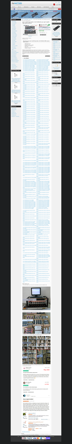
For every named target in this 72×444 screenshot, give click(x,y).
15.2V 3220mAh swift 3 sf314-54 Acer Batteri (43, 247)
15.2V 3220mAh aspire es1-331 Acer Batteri (43, 163)
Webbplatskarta (14, 113)
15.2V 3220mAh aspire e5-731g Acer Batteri (43, 153)
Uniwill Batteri (14, 48)
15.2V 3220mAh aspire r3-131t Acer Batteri (43, 181)
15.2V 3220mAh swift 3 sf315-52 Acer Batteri (29, 259)
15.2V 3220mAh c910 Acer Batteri (28, 189)
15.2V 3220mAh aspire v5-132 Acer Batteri (29, 188)
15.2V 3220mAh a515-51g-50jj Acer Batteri (29, 61)
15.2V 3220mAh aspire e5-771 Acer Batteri (43, 154)
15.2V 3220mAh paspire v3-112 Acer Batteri (43, 221)
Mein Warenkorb (42, 436)
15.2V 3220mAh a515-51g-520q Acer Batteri (29, 62)
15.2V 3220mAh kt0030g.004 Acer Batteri (42, 206)
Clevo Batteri (14, 37)
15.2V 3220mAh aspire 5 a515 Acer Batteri (29, 97)
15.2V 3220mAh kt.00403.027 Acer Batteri (29, 202)
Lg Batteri (13, 44)
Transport (31, 436)
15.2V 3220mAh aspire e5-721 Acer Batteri (29, 148)
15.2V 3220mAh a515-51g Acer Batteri (42, 60)
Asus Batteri (14, 29)
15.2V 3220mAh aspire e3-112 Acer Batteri (42, 146)
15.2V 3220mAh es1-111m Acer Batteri (42, 196)
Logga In (59, 2)
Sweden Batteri (35, 440)
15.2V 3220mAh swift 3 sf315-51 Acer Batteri (43, 256)
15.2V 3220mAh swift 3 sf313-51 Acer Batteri (29, 242)
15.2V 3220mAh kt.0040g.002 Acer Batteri (29, 204)
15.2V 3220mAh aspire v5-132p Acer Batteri (43, 188)
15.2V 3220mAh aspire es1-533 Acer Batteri (43, 170)
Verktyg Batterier (14, 53)
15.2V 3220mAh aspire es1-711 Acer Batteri (29, 172)
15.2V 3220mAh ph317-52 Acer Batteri (42, 224)
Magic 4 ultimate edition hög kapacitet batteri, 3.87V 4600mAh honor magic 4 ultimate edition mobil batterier (16, 80)
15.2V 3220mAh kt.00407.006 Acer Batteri (42, 203)
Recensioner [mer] (56, 62)
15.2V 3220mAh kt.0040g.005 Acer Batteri (29, 205)
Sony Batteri (14, 32)
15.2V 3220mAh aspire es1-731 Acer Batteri (43, 174)
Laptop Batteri (26, 19)
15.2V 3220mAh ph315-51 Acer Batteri (29, 222)
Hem (56, 2)
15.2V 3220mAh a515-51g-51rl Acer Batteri (43, 61)
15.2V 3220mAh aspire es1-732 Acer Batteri (29, 177)
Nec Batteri (13, 40)
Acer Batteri (31, 19)
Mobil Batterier (14, 55)
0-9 (46, 439)
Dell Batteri (13, 24)
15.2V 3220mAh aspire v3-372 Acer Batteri (42, 186)
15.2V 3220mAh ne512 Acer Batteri (28, 208)
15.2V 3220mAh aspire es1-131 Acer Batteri (29, 162)
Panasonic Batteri (14, 45)
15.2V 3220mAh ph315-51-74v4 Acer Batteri (29, 223)
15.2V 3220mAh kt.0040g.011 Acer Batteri (29, 206)
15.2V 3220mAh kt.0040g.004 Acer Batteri (42, 204)
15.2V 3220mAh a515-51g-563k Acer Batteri (29, 64)
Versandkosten (52, 436)
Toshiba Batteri (14, 36)
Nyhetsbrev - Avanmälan (15, 116)
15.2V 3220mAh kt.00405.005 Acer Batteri (29, 203)
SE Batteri (42, 440)
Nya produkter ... (14, 65)
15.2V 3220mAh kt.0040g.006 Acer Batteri (42, 205)
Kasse (47, 436)
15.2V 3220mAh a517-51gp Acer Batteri (29, 66)
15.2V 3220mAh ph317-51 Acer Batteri (29, 224)
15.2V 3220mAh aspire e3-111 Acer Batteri (29, 146)
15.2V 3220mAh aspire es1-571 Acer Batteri (29, 171)
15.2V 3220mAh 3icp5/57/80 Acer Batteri (29, 59)
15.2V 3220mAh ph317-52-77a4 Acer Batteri (29, 225)
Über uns (21, 436)
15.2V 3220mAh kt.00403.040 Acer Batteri (42, 202)
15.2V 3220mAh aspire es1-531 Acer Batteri (29, 170)
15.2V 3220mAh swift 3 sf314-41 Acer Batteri (43, 242)
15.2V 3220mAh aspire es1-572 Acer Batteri (43, 171)
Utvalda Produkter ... (15, 66)
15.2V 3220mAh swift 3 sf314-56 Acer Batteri (29, 252)
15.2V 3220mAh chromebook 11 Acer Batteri (43, 189)
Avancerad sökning (57, 75)
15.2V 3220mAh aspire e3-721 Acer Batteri (43, 147)
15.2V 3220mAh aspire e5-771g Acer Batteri (43, 157)
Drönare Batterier (14, 57)
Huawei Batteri (14, 41)
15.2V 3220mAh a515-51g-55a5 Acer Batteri (29, 63)
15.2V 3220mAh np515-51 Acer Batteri (42, 219)
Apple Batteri (14, 28)
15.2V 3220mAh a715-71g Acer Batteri (29, 67)
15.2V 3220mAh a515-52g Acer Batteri (29, 65)
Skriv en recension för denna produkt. (56, 68)
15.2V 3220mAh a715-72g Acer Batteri (42, 67)
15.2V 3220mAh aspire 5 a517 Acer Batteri (42, 127)
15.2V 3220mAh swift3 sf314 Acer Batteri (42, 261)
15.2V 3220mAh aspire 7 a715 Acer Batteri (29, 134)
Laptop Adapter (14, 51)
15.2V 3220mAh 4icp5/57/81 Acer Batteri (42, 59)
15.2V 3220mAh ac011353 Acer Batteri (42, 68)
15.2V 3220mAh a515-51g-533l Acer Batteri (43, 62)
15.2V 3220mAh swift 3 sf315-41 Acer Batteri (43, 255)
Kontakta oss (37, 436)
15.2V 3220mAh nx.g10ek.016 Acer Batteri (42, 220)
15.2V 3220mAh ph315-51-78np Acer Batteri (43, 223)
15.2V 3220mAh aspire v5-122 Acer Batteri (42, 187)
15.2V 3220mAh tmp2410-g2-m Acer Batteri (29, 262)
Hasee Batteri (14, 33)
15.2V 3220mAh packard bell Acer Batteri (29, 221)
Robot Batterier (14, 56)
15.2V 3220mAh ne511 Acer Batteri (41, 207)
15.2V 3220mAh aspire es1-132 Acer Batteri (43, 162)
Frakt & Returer (14, 108)
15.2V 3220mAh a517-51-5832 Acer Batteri (43, 65)
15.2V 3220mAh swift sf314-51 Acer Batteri (29, 261)
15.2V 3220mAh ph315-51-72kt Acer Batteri (43, 222)
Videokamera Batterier (15, 52)
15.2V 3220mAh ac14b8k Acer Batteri (42, 69)
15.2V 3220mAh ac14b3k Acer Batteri (28, 69)
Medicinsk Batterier (15, 59)
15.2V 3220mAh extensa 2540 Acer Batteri (29, 198)
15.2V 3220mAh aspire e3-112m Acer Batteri (29, 147)
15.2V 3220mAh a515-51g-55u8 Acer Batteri (43, 63)
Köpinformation (14, 109)
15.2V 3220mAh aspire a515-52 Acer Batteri (43, 143)
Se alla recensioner (26, 431)
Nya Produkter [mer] (16, 70)
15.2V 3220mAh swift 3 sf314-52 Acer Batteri (29, 245)
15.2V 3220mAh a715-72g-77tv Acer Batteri (29, 68)
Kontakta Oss (14, 112)
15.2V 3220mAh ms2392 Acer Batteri (28, 207)
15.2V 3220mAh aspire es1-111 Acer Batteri (29, 160)
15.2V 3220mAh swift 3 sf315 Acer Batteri (42, 254)
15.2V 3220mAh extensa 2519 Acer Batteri (42, 197)
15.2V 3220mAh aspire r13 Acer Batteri (29, 181)
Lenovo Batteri (14, 22)
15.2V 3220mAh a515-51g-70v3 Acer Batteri (43, 64)
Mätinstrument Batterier (15, 60)
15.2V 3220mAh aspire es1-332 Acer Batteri (29, 164)
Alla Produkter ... (14, 68)
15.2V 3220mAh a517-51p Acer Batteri (42, 66)
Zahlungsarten (27, 436)
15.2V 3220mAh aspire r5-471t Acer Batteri (29, 182)
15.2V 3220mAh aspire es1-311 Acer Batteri (29, 163)
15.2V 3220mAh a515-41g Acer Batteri (29, 60)
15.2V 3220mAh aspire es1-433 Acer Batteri (43, 164)
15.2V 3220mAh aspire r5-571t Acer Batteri (43, 182)
